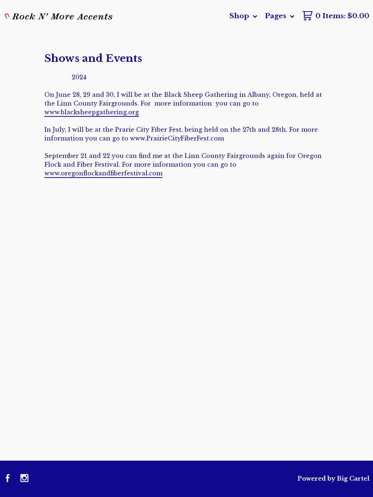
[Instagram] (24, 479)
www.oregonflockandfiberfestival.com (103, 173)
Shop (240, 15)
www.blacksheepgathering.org (91, 112)
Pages (276, 15)
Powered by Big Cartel (333, 478)
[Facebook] (8, 479)
